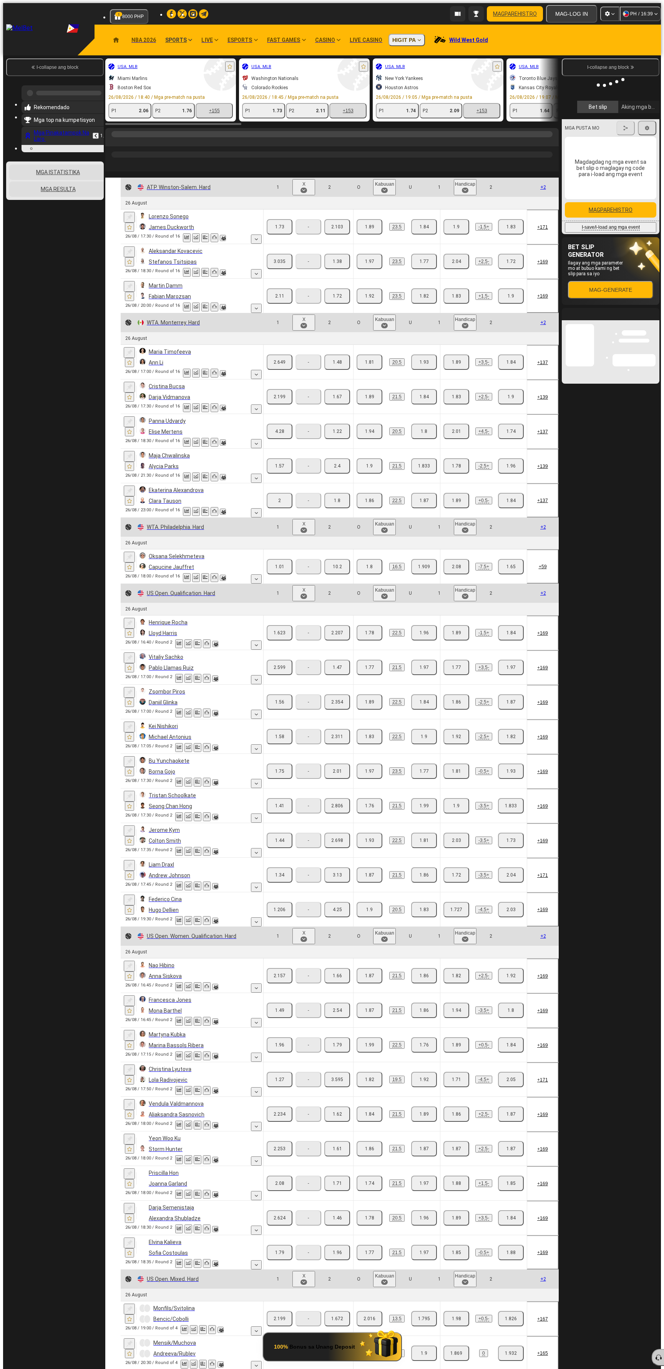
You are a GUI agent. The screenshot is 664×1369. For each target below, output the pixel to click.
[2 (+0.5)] (511, 771)
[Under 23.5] (424, 227)
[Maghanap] (551, 142)
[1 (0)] (456, 1353)
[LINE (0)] (113, 142)
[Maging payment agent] (457, 14)
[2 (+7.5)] (511, 566)
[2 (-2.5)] (511, 261)
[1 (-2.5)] (456, 466)
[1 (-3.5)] (456, 805)
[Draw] (205, 237)
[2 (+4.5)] (511, 909)
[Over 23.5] (369, 227)
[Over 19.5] (369, 1079)
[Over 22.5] (369, 500)
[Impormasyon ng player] (223, 238)
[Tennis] (127, 142)
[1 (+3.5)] (456, 362)
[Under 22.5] (424, 500)
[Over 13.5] (369, 1318)
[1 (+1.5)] (456, 296)
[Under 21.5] (424, 396)
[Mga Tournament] (476, 14)
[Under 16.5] (424, 566)
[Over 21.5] (369, 396)
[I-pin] (129, 217)
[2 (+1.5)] (511, 227)
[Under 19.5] (424, 1079)
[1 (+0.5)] (456, 500)
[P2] (337, 227)
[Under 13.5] (424, 1318)
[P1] (279, 227)
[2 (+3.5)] (511, 805)
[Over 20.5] (369, 362)
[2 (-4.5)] (511, 431)
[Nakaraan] (96, 133)
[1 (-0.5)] (456, 771)
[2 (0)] (511, 1353)
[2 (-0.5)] (511, 500)
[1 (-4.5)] (456, 909)
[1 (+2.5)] (456, 261)
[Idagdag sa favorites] (229, 67)
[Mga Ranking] (214, 237)
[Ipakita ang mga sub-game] (256, 239)
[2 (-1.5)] (511, 296)
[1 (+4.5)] (456, 431)
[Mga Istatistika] (187, 237)
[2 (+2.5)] (511, 466)
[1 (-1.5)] (456, 227)
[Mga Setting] (609, 14)
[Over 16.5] (369, 566)
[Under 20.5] (424, 362)
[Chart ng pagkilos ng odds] (196, 237)
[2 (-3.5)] (511, 362)
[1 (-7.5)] (456, 566)
